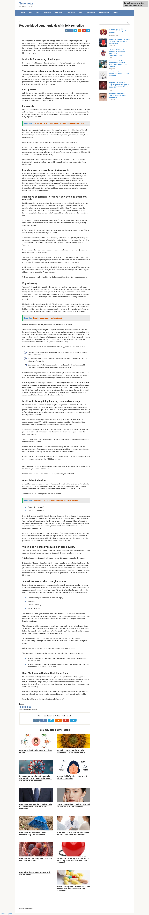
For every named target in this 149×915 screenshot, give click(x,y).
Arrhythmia (58, 13)
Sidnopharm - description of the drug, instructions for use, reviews (119, 41)
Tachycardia (70, 13)
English (9, 914)
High (30, 13)
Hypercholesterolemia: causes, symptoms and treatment (117, 95)
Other (116, 13)
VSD (80, 13)
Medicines (47, 13)
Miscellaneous (104, 13)
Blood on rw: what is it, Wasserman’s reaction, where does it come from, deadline (118, 63)
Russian (2, 914)
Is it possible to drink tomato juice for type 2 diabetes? (117, 31)
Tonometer (26, 3)
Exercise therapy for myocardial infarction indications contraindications (117, 52)
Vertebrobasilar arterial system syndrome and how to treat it (119, 74)
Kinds (23, 13)
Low (37, 13)
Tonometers (90, 13)
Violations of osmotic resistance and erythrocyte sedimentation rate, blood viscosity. (119, 85)
